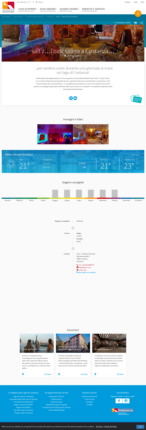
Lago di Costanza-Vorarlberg (23, 396)
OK (140, 427)
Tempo (40, 2)
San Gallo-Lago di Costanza (23, 410)
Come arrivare (90, 399)
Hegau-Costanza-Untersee (23, 404)
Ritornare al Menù (123, 23)
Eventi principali (56, 402)
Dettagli (99, 426)
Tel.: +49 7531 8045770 (86, 265)
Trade (135, 2)
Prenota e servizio (93, 9)
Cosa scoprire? (27, 9)
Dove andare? (48, 9)
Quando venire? (69, 9)
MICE (142, 2)
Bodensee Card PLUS (56, 396)
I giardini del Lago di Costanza (56, 404)
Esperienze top (56, 399)
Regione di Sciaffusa (23, 407)
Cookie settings (110, 426)
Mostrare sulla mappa (87, 272)
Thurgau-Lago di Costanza (23, 413)
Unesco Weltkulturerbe (56, 410)
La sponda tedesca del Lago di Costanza (23, 399)
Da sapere (89, 402)
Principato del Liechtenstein (23, 402)
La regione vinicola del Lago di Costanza (56, 407)
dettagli (135, 155)
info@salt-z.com (85, 267)
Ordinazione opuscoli (89, 396)
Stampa (127, 2)
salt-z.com (82, 270)
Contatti (90, 404)
